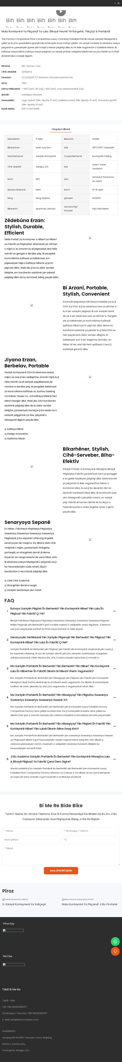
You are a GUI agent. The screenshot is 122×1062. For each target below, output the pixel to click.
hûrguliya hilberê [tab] (61, 129)
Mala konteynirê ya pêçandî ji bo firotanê (89, 904)
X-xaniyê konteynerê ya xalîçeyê (24, 904)
